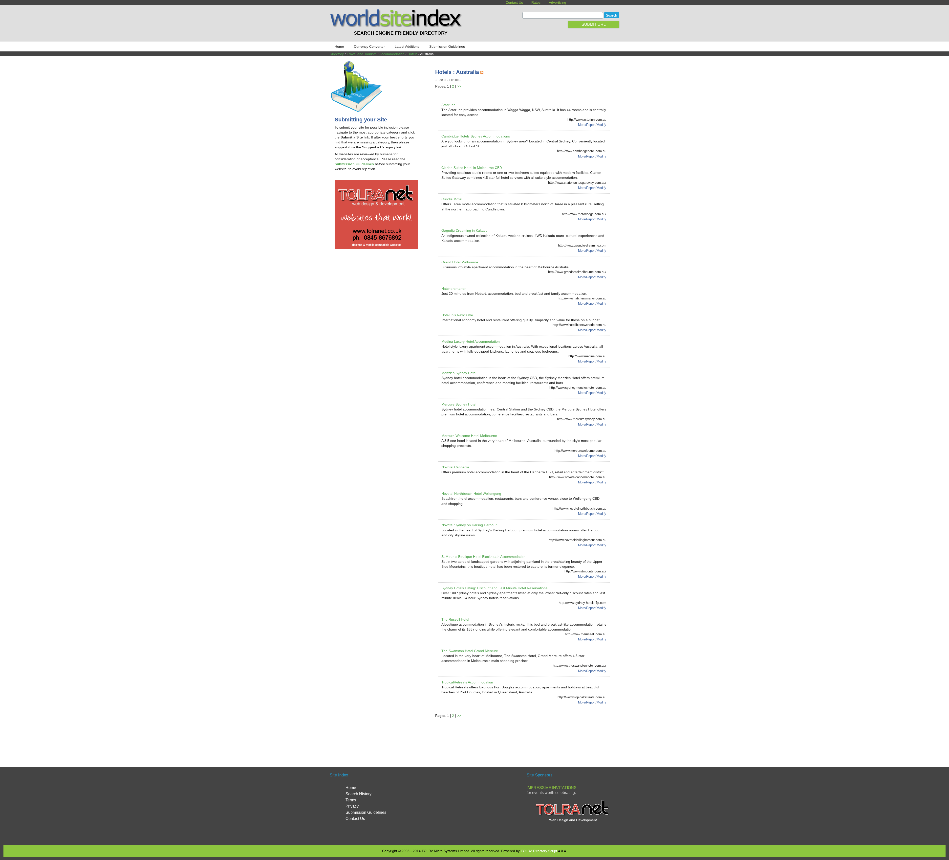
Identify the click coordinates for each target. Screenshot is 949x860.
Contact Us (514, 2)
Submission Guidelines (447, 46)
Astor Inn (448, 105)
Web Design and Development (573, 820)
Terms (350, 800)
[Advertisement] (525, 736)
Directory (337, 54)
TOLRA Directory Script (539, 851)
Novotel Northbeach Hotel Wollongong (471, 494)
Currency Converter (369, 46)
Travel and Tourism (362, 54)
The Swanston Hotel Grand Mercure (469, 651)
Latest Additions (407, 46)
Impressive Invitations (552, 788)
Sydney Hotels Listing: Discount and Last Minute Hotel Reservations (494, 588)
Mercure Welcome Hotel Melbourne (469, 436)
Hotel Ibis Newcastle (457, 315)
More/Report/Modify (592, 125)
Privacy (352, 806)
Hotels (412, 54)
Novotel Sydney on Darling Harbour (469, 525)
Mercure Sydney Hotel (458, 404)
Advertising (557, 2)
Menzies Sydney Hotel (458, 373)
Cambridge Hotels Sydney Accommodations (475, 136)
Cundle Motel (451, 199)
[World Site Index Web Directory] (397, 26)
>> (459, 86)
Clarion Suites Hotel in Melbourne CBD (471, 168)
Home (339, 46)
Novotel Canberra (455, 467)
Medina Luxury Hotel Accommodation (470, 341)
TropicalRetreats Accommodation (467, 682)
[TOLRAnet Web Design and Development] (573, 815)
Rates (535, 2)
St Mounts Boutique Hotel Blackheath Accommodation (483, 557)
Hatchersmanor (453, 289)
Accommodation (392, 54)
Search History (358, 794)
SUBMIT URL (594, 24)
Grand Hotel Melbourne (459, 262)
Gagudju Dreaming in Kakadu (464, 230)
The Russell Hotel (455, 619)
